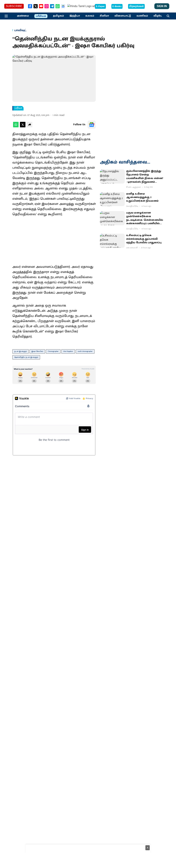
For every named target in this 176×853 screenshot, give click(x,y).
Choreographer (53, 351)
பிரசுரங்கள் (136, 6)
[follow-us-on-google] (91, 124)
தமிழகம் (58, 16)
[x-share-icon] (22, 126)
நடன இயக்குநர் (20, 351)
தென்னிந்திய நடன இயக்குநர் (26, 357)
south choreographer (85, 351)
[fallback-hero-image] (112, 176)
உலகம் (89, 16)
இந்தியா (74, 16)
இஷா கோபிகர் (37, 351)
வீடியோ (158, 16)
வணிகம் (142, 16)
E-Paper (100, 6)
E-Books (117, 6)
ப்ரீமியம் (41, 16)
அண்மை (23, 16)
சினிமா (104, 16)
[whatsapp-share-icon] (16, 126)
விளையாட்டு (122, 16)
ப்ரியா (18, 108)
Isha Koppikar (68, 351)
